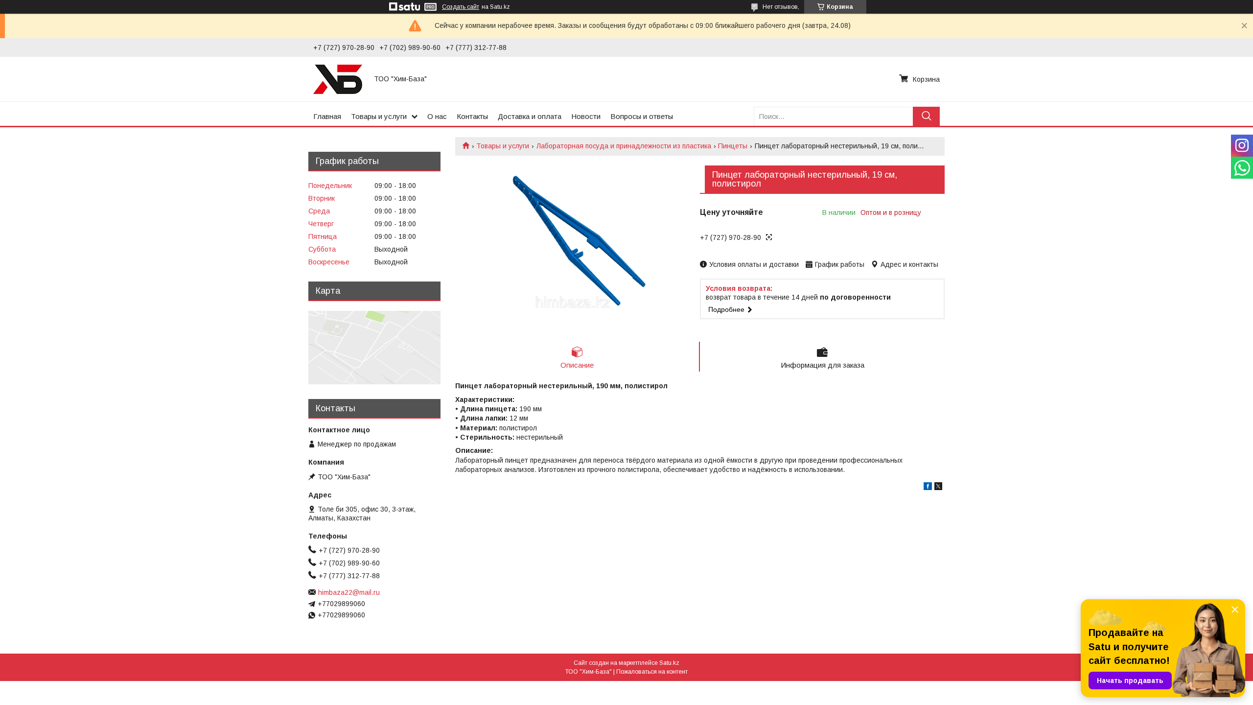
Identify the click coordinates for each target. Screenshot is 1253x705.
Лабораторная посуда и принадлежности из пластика (623, 146)
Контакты (472, 116)
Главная (327, 116)
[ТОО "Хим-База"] (337, 79)
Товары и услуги (379, 116)
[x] (938, 488)
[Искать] (926, 116)
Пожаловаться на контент (652, 671)
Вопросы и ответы (641, 116)
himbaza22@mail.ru (349, 592)
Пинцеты (732, 146)
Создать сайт (460, 6)
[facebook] (928, 488)
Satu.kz (669, 662)
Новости (586, 116)
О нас (437, 116)
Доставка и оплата (529, 116)
